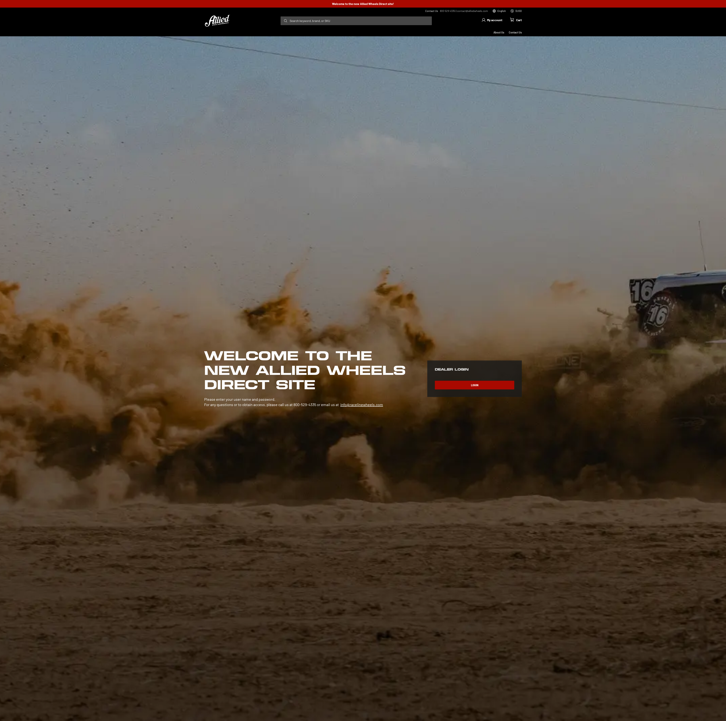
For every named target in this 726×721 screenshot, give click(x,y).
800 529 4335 (447, 10)
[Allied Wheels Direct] (217, 20)
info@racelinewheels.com (361, 404)
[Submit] (286, 20)
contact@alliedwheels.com (472, 10)
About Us (498, 32)
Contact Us (515, 32)
